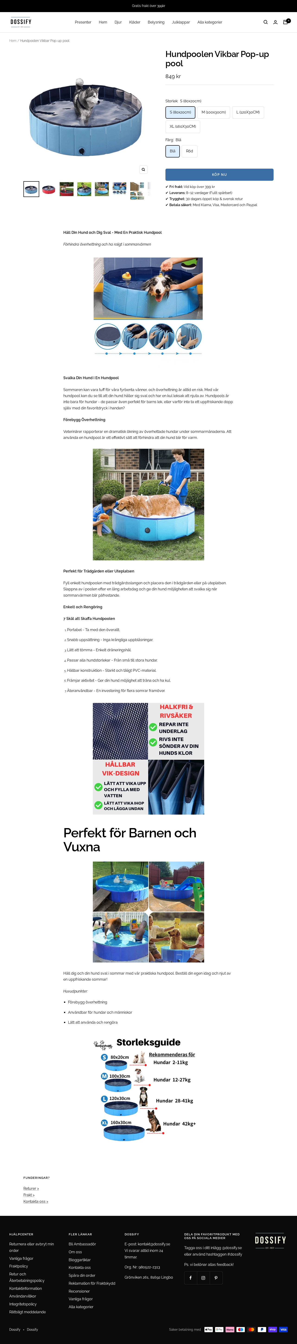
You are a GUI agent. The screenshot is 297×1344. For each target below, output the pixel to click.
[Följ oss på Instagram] (203, 1277)
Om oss (75, 1252)
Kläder (134, 22)
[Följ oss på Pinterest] (216, 1277)
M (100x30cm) (214, 112)
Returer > (31, 1188)
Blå (172, 151)
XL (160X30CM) (183, 126)
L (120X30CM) (248, 112)
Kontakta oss (80, 1267)
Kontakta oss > (35, 1201)
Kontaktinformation (25, 1288)
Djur (118, 22)
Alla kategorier (209, 22)
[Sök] (266, 22)
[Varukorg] (285, 22)
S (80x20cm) (180, 112)
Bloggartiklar (80, 1260)
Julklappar (181, 22)
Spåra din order (82, 1275)
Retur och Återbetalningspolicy (27, 1277)
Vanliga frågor (21, 1258)
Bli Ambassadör (82, 1244)
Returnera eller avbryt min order (31, 1247)
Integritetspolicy (23, 1304)
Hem (103, 22)
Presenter (83, 22)
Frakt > (29, 1195)
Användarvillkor (22, 1296)
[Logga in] (275, 22)
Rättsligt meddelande (27, 1312)
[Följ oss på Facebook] (190, 1277)
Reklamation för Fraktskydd (92, 1283)
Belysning (156, 22)
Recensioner (79, 1291)
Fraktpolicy (18, 1266)
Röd (189, 151)
